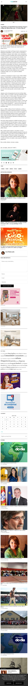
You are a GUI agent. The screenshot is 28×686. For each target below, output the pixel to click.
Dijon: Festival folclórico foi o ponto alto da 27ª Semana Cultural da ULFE (13, 629)
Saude (14, 369)
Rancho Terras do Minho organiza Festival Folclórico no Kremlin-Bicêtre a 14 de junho (14, 583)
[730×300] (14, 39)
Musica (8, 367)
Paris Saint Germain (20, 367)
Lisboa (11, 365)
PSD (6, 369)
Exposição (6, 363)
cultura (11, 168)
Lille (9, 365)
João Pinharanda (9, 30)
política (3, 369)
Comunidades (19, 356)
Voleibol (20, 369)
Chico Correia (4, 630)
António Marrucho (5, 532)
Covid (7, 168)
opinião (19, 168)
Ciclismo (25, 353)
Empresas (22, 361)
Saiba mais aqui (19, 683)
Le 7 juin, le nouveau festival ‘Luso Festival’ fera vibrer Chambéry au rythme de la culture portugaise (14, 247)
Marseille (2, 367)
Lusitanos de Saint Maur (20, 365)
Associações (11, 353)
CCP (22, 353)
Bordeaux (17, 353)
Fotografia (12, 363)
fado (9, 363)
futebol (18, 363)
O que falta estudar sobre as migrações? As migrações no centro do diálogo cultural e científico (13, 531)
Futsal (22, 363)
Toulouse (17, 369)
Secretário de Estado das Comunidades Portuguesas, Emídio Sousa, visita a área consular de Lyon (14, 506)
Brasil (20, 353)
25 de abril (2, 353)
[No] (26, 680)
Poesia (25, 367)
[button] (26, 436)
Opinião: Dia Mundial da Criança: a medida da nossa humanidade (13, 198)
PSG (8, 369)
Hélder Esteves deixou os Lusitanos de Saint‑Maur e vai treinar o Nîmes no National (13, 606)
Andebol (6, 353)
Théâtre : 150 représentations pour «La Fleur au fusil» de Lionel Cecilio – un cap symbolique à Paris (14, 223)
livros (15, 168)
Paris (16, 367)
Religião (11, 369)
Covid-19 (13, 358)
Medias (5, 367)
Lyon (26, 365)
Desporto (4, 361)
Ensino (2, 363)
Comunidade (9, 356)
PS (5, 369)
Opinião (2, 24)
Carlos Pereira (5, 508)
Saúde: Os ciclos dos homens (5, 482)
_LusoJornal (4, 464)
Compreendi (8, 683)
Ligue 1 (6, 365)
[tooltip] (1, 163)
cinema (2, 168)
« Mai (2, 431)
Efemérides (12, 361)
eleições (17, 361)
